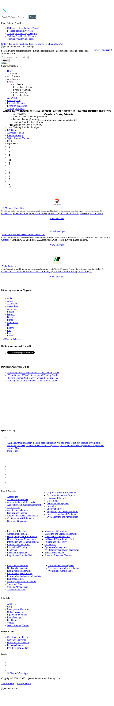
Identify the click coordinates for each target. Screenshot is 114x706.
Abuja (10, 301)
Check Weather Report (17, 637)
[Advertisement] (57, 92)
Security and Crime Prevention (21, 581)
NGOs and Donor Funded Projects (61, 539)
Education (51, 506)
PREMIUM (15, 125)
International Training (17, 547)
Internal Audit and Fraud (18, 544)
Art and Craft (13, 507)
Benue (10, 317)
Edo (9, 330)
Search (33, 17)
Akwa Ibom (12, 306)
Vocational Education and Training (64, 568)
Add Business (30, 44)
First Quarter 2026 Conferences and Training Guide (32, 380)
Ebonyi (10, 328)
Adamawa (12, 303)
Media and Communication (57, 536)
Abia (9, 298)
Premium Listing (15, 135)
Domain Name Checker (18, 642)
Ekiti (9, 333)
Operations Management (56, 547)
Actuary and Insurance (17, 499)
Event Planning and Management (62, 517)
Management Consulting (56, 531)
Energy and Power (55, 508)
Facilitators (12, 130)
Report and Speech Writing (20, 573)
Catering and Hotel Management (22, 515)
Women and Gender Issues (60, 571)
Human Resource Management (21, 539)
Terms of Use (7, 683)
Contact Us (43, 44)
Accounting (12, 497)
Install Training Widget (17, 648)
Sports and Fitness (15, 584)
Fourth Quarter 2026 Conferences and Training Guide (33, 372)
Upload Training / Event (12, 44)
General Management (17, 534)
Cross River (12, 322)
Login (52, 44)
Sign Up (59, 44)
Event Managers (14, 617)
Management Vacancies (18, 609)
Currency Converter (16, 640)
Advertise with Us (15, 132)
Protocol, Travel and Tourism (58, 555)
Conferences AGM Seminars (20, 518)
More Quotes (13, 451)
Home (10, 71)
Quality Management (17, 568)
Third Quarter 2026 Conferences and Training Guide (32, 375)
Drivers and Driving (56, 498)
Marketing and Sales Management (60, 534)
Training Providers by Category (22, 33)
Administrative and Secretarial (21, 502)
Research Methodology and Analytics (24, 576)
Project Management (54, 552)
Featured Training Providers (20, 31)
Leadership (12, 550)
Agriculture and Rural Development (24, 505)
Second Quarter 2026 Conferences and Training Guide (33, 378)
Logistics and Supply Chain (20, 555)
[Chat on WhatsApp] (13, 339)
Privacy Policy (24, 683)
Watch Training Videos (18, 138)
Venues (10, 622)
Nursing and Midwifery (56, 542)
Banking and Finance (17, 513)
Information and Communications (23, 542)
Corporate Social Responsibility (61, 492)
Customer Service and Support (61, 495)
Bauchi (10, 311)
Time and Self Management (61, 565)
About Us (11, 604)
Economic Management (58, 503)
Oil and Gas (50, 544)
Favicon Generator (16, 645)
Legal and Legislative (17, 552)
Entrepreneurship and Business (61, 514)
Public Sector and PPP (17, 565)
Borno (10, 319)
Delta (9, 325)
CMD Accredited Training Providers (24, 28)
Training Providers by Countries (22, 36)
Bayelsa (11, 314)
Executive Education (17, 531)
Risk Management (15, 579)
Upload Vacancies (15, 612)
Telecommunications (16, 589)
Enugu (10, 336)
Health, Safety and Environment (22, 536)
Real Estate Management (18, 571)
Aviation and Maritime (17, 510)
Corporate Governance (17, 521)
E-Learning (52, 500)
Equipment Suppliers (17, 614)
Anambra (11, 309)
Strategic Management (17, 587)
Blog (9, 606)
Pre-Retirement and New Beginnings (62, 550)
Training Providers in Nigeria (20, 39)
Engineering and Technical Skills (62, 511)
